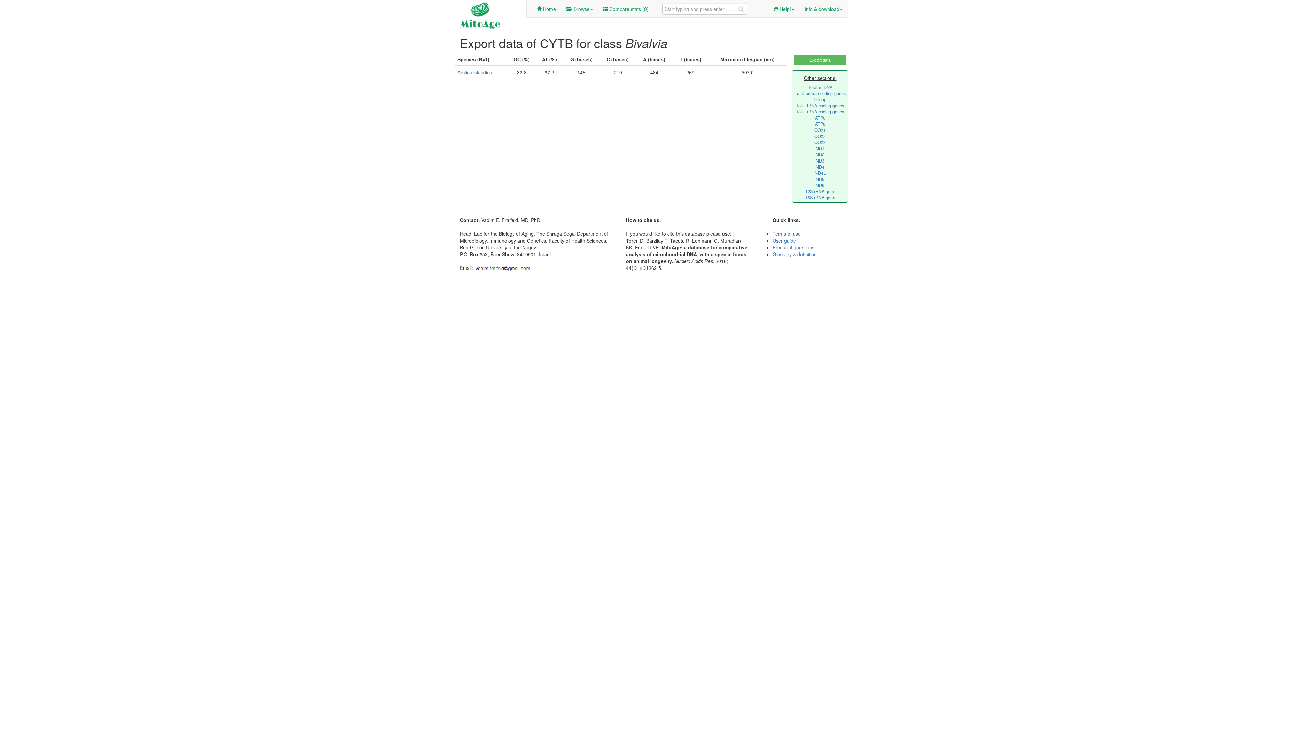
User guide (784, 240)
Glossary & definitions (796, 254)
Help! (784, 8)
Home (549, 8)
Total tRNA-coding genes (820, 106)
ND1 (820, 148)
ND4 (820, 167)
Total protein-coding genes (820, 93)
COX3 (820, 142)
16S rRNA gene (820, 198)
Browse (580, 8)
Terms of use (787, 233)
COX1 (820, 130)
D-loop (820, 99)
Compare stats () (628, 8)
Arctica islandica (474, 72)
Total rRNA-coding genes (820, 112)
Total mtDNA (820, 87)
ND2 (820, 155)
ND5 (820, 179)
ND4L (820, 173)
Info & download (822, 8)
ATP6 (820, 118)
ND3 (820, 161)
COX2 (820, 136)
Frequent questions (793, 247)
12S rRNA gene (820, 191)
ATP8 (820, 124)
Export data (820, 60)
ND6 (820, 185)
